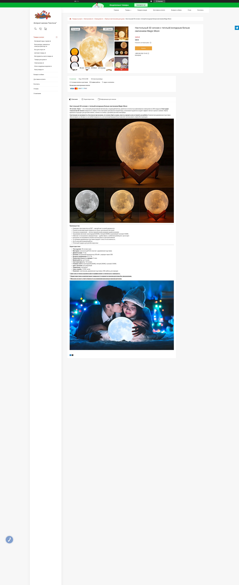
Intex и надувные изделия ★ (43, 66)
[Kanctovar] (46, 15)
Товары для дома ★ (40, 59)
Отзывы (36, 88)
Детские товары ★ (40, 53)
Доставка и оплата (39, 79)
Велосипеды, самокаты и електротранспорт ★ (42, 45)
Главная (116, 10)
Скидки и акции (142, 10)
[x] (72, 355)
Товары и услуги (39, 37)
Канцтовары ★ (39, 69)
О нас (189, 10)
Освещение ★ (99, 19)
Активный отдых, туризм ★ (42, 41)
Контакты (37, 84)
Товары (127, 10)
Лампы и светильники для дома (114, 19)
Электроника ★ (39, 63)
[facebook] (70, 355)
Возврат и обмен (39, 74)
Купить (143, 48)
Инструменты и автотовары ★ (43, 56)
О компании (37, 93)
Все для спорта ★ (39, 49)
